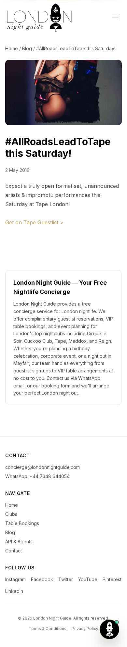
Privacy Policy (85, 628)
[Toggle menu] (115, 17)
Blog (27, 48)
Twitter (65, 579)
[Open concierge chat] (109, 629)
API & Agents (19, 541)
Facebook (42, 579)
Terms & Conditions (47, 628)
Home (11, 48)
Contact (13, 550)
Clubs (11, 514)
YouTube (87, 579)
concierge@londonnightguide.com (42, 467)
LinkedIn (14, 591)
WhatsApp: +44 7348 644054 (37, 476)
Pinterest (112, 579)
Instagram (15, 579)
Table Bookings (22, 523)
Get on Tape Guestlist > (34, 222)
